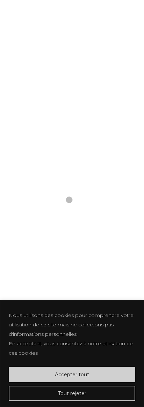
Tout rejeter (72, 393)
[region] (72, 353)
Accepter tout (72, 374)
